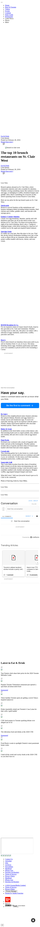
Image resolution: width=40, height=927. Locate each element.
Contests (8, 13)
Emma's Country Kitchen (10, 217)
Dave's (3, 340)
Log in (30, 500)
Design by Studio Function (14, 893)
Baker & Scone (6, 429)
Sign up (35, 500)
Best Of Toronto (10, 7)
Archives (8, 865)
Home (7, 5)
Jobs (6, 863)
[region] (20, 519)
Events (7, 11)
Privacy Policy (10, 876)
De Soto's (4, 414)
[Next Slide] (37, 563)
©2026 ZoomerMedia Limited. (15, 885)
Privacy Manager (11, 891)
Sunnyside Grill (6, 462)
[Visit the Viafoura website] (34, 537)
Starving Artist (6, 231)
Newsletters (9, 867)
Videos (7, 9)
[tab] (7, 516)
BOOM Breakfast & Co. (9, 325)
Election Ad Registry (12, 872)
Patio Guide (9, 15)
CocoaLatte (5, 451)
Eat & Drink (5, 136)
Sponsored (4, 690)
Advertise (8, 861)
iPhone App (9, 870)
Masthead (8, 868)
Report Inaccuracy (7, 142)
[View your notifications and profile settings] (37, 516)
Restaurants (9, 17)
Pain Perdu (5, 440)
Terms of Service (11, 874)
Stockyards (5, 205)
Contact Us (9, 859)
